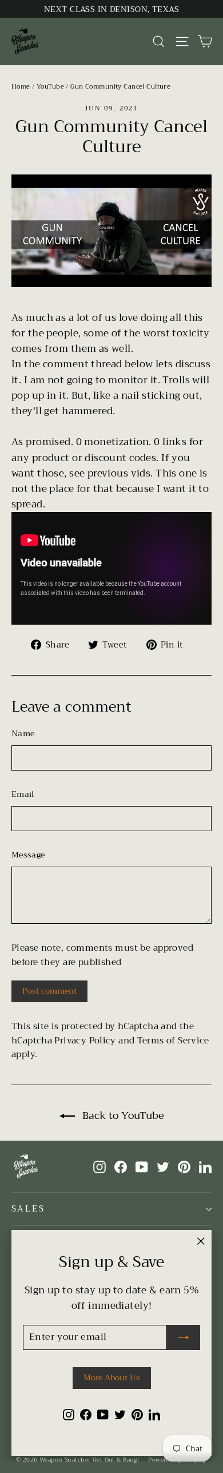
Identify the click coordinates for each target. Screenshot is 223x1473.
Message (28, 854)
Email (22, 794)
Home (20, 86)
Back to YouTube (121, 1115)
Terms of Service (173, 1040)
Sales (28, 1208)
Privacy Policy (85, 1040)
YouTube (50, 86)
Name (22, 733)
